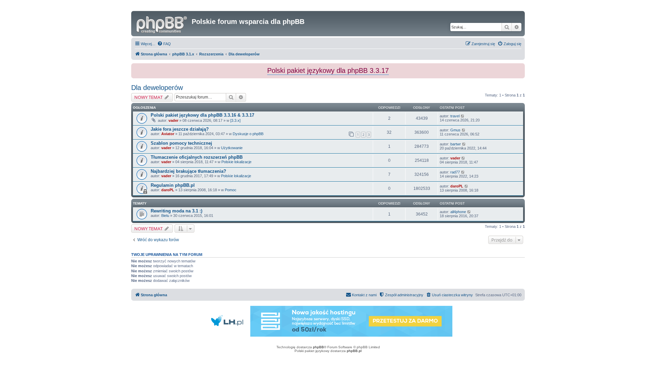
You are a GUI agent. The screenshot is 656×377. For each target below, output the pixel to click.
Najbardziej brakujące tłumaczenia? (188, 171)
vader (173, 120)
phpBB (318, 347)
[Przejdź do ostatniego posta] (463, 116)
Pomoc (230, 190)
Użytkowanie (232, 148)
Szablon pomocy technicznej (181, 143)
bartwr (455, 144)
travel (455, 116)
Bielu (165, 215)
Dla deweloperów (157, 87)
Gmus (455, 130)
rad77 (455, 172)
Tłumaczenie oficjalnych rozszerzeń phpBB (197, 157)
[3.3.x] (235, 120)
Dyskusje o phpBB (248, 134)
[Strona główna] (162, 24)
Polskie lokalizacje (236, 162)
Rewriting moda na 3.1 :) (176, 210)
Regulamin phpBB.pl (173, 185)
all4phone (458, 212)
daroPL (167, 190)
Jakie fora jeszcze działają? (180, 129)
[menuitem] (164, 44)
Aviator (167, 134)
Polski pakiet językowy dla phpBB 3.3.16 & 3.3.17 (202, 115)
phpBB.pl (354, 351)
